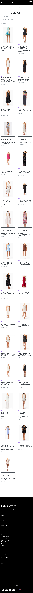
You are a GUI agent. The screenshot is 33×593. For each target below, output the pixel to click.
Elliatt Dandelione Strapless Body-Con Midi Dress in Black (25, 201)
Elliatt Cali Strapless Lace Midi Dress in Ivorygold (24, 141)
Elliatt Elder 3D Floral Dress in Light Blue (7, 263)
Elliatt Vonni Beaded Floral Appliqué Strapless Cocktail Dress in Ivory (24, 415)
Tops (2, 522)
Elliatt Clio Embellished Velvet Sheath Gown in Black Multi (25, 172)
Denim (2, 523)
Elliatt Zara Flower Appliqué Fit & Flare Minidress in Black (25, 446)
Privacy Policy (4, 542)
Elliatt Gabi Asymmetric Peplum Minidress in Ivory (8, 354)
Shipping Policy (5, 536)
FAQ (2, 543)
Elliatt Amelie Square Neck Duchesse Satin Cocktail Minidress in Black (24, 48)
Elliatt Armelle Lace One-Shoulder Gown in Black (24, 79)
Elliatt (18, 8)
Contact (3, 545)
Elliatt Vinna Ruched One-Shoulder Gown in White (7, 414)
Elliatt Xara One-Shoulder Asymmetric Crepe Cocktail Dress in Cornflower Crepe (8, 446)
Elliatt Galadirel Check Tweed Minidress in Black (24, 354)
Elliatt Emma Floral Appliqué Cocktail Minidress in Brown (24, 264)
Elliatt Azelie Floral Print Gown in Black (24, 111)
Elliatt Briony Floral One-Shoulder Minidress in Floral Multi (8, 141)
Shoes (2, 520)
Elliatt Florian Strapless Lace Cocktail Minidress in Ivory (24, 325)
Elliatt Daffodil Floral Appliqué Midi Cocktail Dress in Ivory (8, 202)
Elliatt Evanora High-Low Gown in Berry (24, 294)
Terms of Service (5, 540)
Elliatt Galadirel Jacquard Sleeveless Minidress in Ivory (7, 384)
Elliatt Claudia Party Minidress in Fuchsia (7, 171)
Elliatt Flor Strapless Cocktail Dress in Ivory (8, 324)
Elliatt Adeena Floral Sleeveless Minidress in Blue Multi (7, 48)
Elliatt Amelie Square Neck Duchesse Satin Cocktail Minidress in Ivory (8, 80)
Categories (6, 16)
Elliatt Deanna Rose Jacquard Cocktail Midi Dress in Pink (8, 232)
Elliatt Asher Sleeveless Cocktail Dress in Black (7, 111)
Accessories (4, 525)
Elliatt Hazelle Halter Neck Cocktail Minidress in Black (24, 384)
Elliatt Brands (7, 19)
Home (14, 8)
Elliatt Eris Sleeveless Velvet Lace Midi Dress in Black (7, 294)
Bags (2, 518)
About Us (3, 535)
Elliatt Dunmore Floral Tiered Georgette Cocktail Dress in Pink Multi (24, 233)
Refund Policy (4, 538)
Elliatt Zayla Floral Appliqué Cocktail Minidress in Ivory (8, 477)
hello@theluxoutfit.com (7, 573)
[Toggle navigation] (26, 2)
